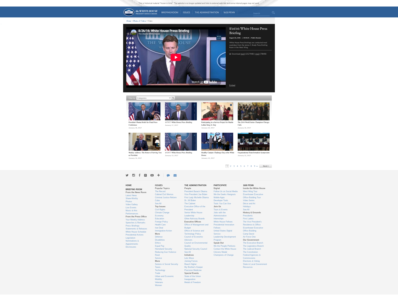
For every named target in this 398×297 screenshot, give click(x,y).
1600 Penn (229, 12)
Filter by (132, 98)
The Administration (207, 12)
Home (140, 12)
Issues (186, 12)
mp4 (243, 54)
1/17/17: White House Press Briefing (178, 122)
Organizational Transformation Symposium (253, 152)
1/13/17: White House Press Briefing (178, 152)
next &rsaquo (265, 166)
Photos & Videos (139, 21)
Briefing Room (169, 12)
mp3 (257, 54)
